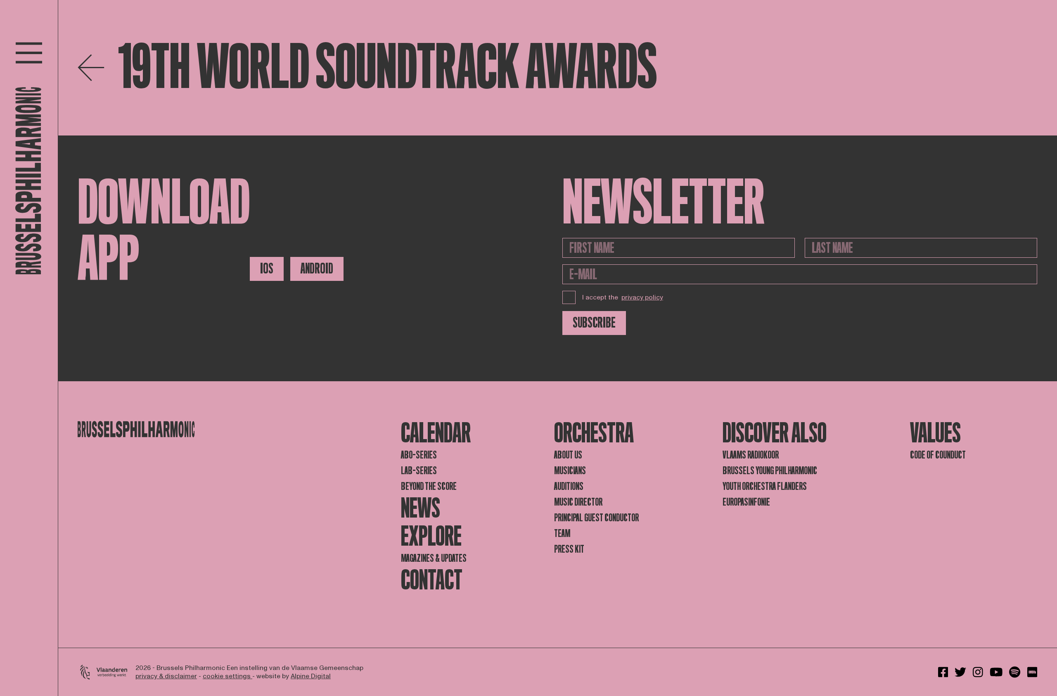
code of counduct (938, 455)
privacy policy (642, 297)
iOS (266, 269)
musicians (570, 471)
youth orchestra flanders (765, 486)
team (562, 533)
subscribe (594, 323)
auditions (568, 486)
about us (568, 455)
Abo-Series (419, 455)
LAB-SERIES (419, 471)
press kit (569, 549)
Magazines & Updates (434, 558)
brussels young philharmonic (770, 471)
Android (317, 269)
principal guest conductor (596, 518)
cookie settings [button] (227, 676)
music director (578, 502)
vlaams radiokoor (751, 455)
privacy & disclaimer (166, 676)
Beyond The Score (429, 486)
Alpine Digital (311, 676)
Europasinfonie (746, 502)
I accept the (622, 297)
